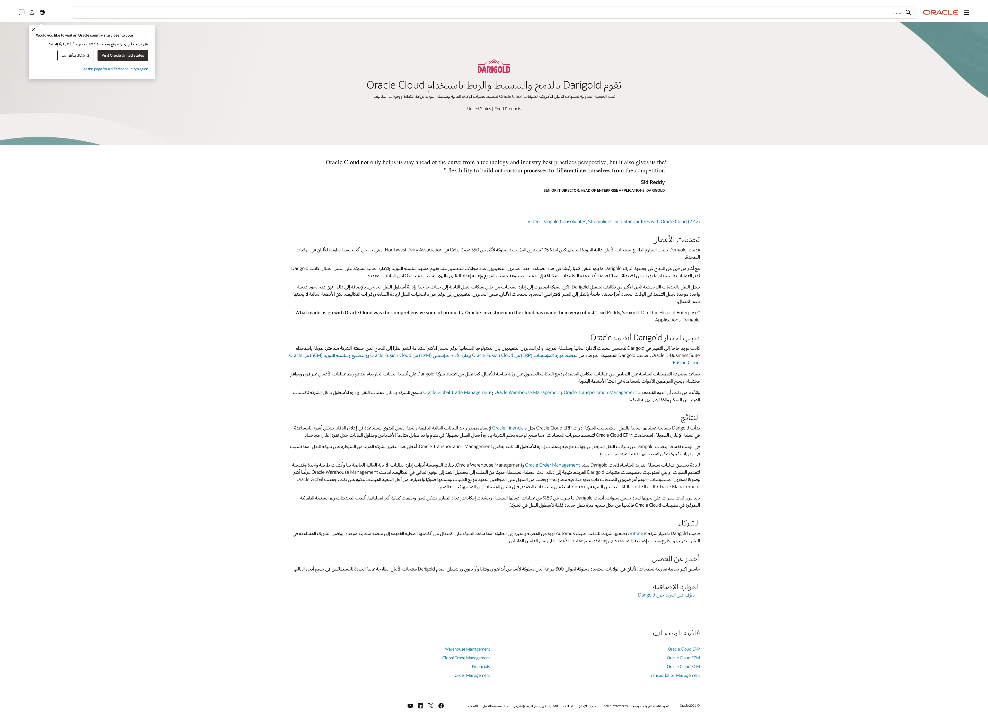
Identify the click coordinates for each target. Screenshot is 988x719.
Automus (637, 533)
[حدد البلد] (42, 12)
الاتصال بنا (471, 706)
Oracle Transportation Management (600, 392)
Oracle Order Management (552, 465)
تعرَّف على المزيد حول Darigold (666, 595)
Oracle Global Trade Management (457, 392)
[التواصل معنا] (22, 12)
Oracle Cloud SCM (683, 666)
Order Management (472, 675)
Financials (481, 666)
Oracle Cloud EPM (683, 657)
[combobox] (494, 12)
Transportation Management (674, 675)
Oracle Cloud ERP (684, 649)
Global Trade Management (466, 657)
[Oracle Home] (940, 12)
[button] (966, 12)
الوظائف (568, 706)
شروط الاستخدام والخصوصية (651, 706)
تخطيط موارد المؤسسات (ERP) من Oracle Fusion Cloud (525, 355)
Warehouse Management (467, 649)
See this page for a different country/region (115, 68)
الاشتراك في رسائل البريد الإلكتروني (536, 706)
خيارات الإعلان (587, 706)
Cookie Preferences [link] (615, 706)
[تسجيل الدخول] (32, 12)
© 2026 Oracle (690, 705)
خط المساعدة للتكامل (495, 706)
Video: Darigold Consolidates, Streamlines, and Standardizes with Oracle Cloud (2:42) (613, 221)
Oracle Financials (509, 428)
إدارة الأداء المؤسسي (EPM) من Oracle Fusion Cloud (419, 355)
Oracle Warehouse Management (528, 392)
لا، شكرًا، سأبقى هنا (75, 55)
